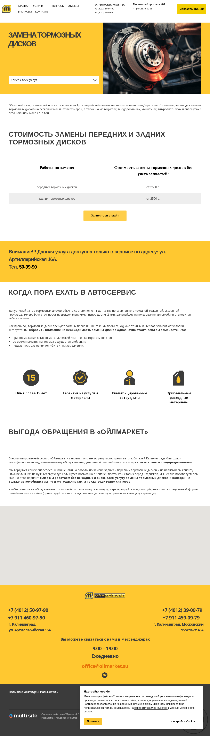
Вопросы (57, 6)
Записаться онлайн (105, 215)
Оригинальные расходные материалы (179, 397)
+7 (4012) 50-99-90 (104, 12)
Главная (24, 6)
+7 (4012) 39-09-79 (142, 8)
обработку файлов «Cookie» (151, 707)
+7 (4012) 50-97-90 (104, 8)
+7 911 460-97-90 (26, 617)
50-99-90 (28, 267)
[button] (191, 9)
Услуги (38, 6)
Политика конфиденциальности (32, 692)
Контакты (42, 11)
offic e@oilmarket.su (105, 666)
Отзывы (73, 6)
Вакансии (25, 11)
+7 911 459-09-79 (181, 617)
